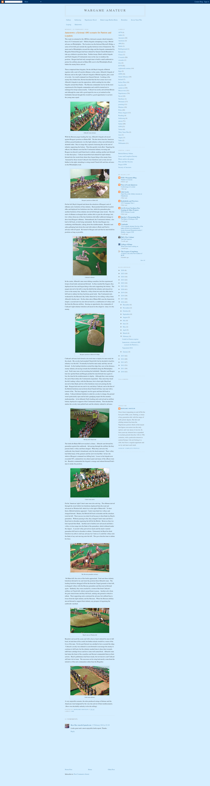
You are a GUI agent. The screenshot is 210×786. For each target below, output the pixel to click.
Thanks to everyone (126, 180)
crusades (121, 60)
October (125, 311)
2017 (123, 299)
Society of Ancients (124, 167)
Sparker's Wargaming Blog (130, 217)
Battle (120, 46)
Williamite (121, 143)
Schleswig (77, 20)
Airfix (120, 35)
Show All (143, 260)
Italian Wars (122, 82)
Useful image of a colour (128, 187)
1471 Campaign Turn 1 (127, 203)
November (126, 308)
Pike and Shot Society (125, 162)
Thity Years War (123, 132)
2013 (123, 362)
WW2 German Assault (127, 212)
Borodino (124, 20)
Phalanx (121, 107)
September (126, 314)
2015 (123, 356)
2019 (123, 292)
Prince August (123, 113)
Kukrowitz (78, 24)
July (124, 320)
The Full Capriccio (126, 239)
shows (120, 121)
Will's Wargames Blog (128, 177)
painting (121, 104)
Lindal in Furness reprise (130, 339)
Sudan (120, 124)
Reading (121, 115)
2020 (123, 289)
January (125, 352)
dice (119, 63)
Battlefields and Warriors (129, 201)
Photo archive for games (126, 159)
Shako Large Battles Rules (109, 20)
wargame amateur (105, 10)
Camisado (124, 224)
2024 (123, 277)
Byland (120, 52)
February (126, 336)
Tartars (120, 129)
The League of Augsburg (129, 251)
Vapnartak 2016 (127, 348)
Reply (73, 731)
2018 (123, 296)
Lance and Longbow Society (127, 156)
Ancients (121, 38)
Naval (120, 96)
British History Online (125, 153)
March (125, 333)
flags (119, 71)
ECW (120, 66)
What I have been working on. (129, 246)
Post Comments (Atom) (81, 774)
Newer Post (68, 769)
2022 (123, 283)
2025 (123, 273)
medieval (121, 88)
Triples (120, 137)
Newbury (121, 99)
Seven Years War (136, 20)
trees (119, 135)
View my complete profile (129, 448)
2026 (123, 270)
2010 (123, 371)
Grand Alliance (123, 77)
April (125, 330)
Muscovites (122, 90)
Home (90, 769)
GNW (120, 74)
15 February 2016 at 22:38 (101, 725)
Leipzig (68, 24)
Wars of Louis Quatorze (129, 185)
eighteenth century (124, 68)
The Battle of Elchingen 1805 (129, 219)
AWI (72, 711)
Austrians (121, 41)
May (124, 327)
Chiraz (120, 54)
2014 (123, 359)
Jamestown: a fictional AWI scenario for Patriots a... (131, 343)
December (126, 305)
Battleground (122, 49)
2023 (123, 280)
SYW (120, 126)
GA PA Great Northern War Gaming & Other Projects (130, 209)
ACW (120, 32)
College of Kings (126, 244)
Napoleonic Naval (91, 20)
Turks (120, 140)
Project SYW (122, 164)
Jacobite (121, 85)
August (125, 317)
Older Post (111, 769)
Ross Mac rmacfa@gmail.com (81, 725)
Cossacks (121, 57)
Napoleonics (122, 93)
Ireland (120, 79)
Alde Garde (125, 192)
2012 (123, 365)
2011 (123, 368)
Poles (120, 110)
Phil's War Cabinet (127, 237)
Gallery (68, 20)
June (124, 324)
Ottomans (121, 101)
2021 (123, 286)
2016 (123, 302)
